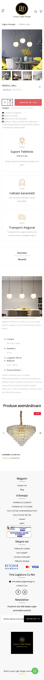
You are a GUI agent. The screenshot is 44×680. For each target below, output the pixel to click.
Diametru (11, 348)
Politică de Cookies (22, 548)
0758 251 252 (22, 156)
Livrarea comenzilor (22, 557)
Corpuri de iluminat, (19, 108)
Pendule (30, 108)
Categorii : (6, 108)
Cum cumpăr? (22, 552)
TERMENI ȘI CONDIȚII (22, 502)
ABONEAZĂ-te (33, 619)
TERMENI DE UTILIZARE (22, 506)
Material (10, 360)
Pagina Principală (8, 24)
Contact (22, 519)
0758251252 (22, 585)
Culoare (10, 339)
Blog (22, 489)
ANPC (22, 523)
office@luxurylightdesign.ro (23, 581)
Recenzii (22, 259)
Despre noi (22, 485)
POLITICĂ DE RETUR (22, 515)
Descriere (22, 252)
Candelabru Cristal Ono (11, 454)
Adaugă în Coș (28, 102)
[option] (22, 49)
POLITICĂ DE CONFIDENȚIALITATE (22, 511)
